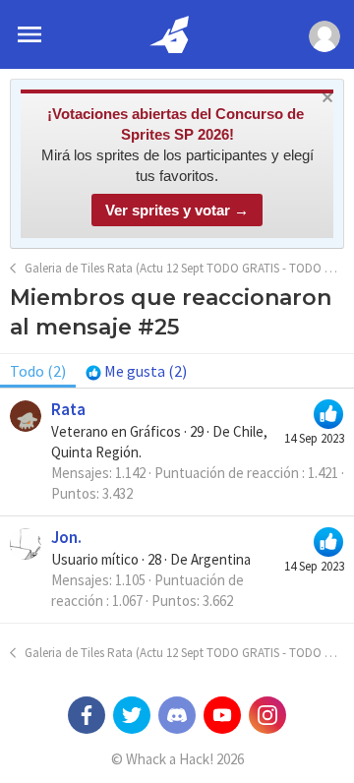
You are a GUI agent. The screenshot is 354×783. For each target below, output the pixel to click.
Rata (68, 409)
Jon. (66, 537)
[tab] (136, 371)
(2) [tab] (38, 371)
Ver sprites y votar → (177, 210)
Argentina (221, 559)
